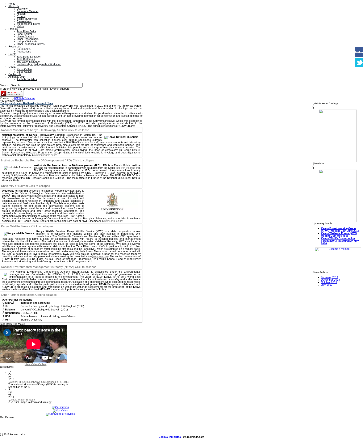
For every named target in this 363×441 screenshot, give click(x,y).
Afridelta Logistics (27, 79)
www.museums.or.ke (44, 155)
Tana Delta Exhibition (29, 56)
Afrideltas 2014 (17, 76)
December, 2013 (330, 279)
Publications (24, 51)
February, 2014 (329, 277)
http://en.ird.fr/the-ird (127, 167)
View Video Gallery (35, 364)
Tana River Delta (26, 31)
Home (11, 3)
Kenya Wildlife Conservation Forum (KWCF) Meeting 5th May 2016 (340, 241)
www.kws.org (100, 256)
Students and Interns (28, 23)
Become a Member (27, 11)
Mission (21, 13)
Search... (5, 85)
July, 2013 (327, 284)
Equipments (23, 49)
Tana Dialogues (26, 59)
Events (12, 54)
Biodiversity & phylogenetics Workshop (39, 64)
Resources (14, 46)
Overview (22, 8)
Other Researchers (27, 39)
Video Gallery (24, 71)
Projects (13, 28)
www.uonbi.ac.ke (112, 221)
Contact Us (14, 74)
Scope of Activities (27, 18)
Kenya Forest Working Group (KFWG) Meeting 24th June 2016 (340, 229)
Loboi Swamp (25, 34)
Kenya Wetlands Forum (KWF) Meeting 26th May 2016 (339, 234)
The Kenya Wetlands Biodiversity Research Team (26, 103)
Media (12, 66)
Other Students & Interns (31, 44)
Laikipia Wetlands (27, 41)
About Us (13, 6)
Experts (21, 16)
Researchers (24, 21)
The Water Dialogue (28, 61)
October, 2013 (329, 282)
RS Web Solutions (24, 98)
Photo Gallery (24, 69)
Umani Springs (25, 36)
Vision (20, 26)
